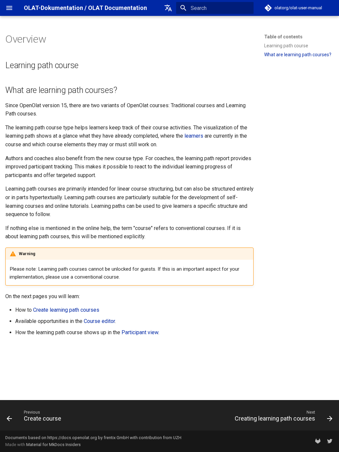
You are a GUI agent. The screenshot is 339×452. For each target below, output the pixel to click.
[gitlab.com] (318, 441)
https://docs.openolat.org (72, 437)
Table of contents (283, 36)
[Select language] (168, 8)
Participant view (139, 332)
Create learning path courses (66, 310)
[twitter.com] (329, 441)
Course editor (99, 321)
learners (193, 136)
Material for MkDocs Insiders (53, 444)
